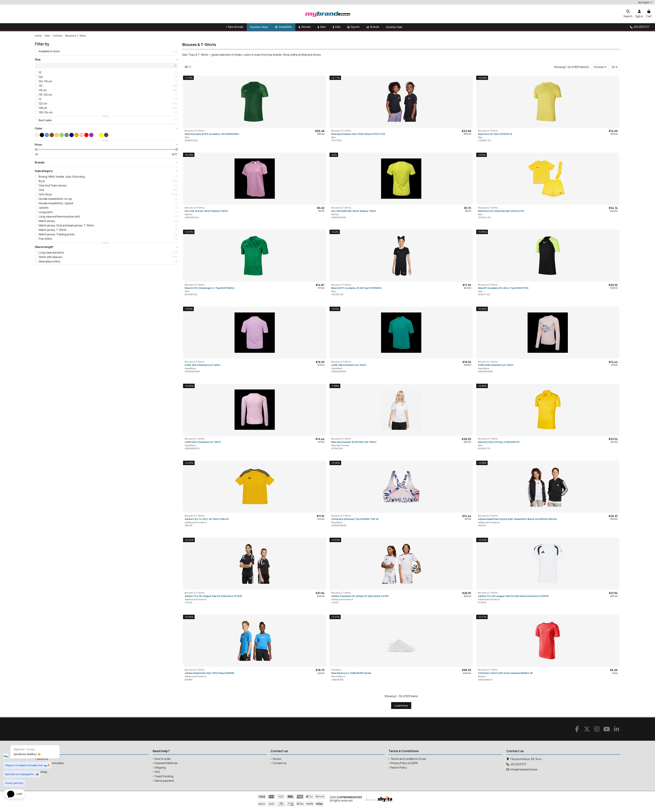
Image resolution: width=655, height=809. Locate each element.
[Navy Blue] (71, 135)
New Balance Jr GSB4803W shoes (351, 673)
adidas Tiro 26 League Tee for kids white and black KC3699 (513, 596)
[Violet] (91, 135)
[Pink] (81, 135)
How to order (163, 759)
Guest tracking (164, 776)
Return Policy (399, 767)
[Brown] (52, 135)
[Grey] (66, 135)
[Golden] (57, 135)
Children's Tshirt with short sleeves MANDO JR (505, 673)
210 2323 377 (518, 764)
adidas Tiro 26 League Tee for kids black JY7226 (213, 596)
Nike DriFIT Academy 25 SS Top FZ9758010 (356, 288)
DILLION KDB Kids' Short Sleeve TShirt (353, 211)
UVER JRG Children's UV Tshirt (202, 365)
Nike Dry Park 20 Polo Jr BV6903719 (498, 442)
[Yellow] (101, 135)
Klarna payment (164, 780)
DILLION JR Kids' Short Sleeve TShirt (206, 211)
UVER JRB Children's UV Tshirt (348, 365)
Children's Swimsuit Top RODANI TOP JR (355, 519)
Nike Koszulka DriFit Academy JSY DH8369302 (212, 134)
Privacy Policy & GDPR (404, 763)
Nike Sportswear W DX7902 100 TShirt (353, 442)
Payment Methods (166, 763)
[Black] (42, 135)
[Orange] (76, 135)
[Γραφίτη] (106, 135)
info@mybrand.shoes (524, 769)
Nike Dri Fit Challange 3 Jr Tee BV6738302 (209, 288)
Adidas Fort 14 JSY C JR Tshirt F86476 (207, 519)
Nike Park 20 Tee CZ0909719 (495, 134)
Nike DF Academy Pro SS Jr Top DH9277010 (503, 288)
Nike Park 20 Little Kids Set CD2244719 (501, 211)
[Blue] (47, 135)
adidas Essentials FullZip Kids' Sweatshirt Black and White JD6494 (517, 519)
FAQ (157, 771)
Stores (277, 759)
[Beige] (37, 135)
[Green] (62, 135)
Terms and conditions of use (408, 759)
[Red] (86, 135)
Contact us (280, 763)
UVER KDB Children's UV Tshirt (495, 365)
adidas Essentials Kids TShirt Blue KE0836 (209, 673)
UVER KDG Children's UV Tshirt (203, 442)
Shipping (160, 767)
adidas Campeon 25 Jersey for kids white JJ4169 (360, 596)
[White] (96, 135)
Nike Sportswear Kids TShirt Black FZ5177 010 (358, 134)
